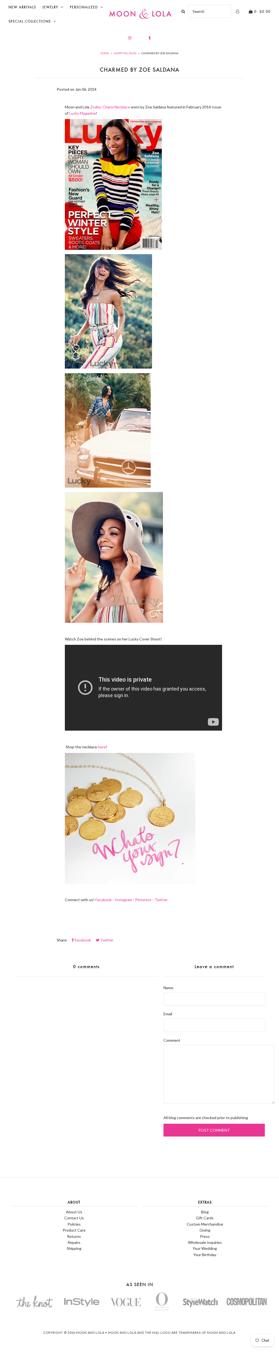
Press (205, 1236)
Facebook (103, 899)
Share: (62, 940)
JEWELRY (50, 7)
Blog (205, 1212)
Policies (74, 1224)
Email (167, 1013)
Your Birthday (204, 1254)
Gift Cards (205, 1218)
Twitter (161, 899)
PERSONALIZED (84, 7)
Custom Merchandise (205, 1224)
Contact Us (74, 1218)
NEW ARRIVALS (22, 7)
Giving (204, 1230)
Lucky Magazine (82, 113)
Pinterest (143, 899)
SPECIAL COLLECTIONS (29, 21)
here (102, 747)
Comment (171, 1040)
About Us (74, 1212)
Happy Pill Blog (125, 53)
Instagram (123, 899)
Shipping (74, 1248)
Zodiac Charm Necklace (110, 107)
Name (168, 987)
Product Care (74, 1230)
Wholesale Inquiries (205, 1242)
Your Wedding (205, 1248)
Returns (74, 1236)
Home (105, 53)
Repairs (74, 1242)
